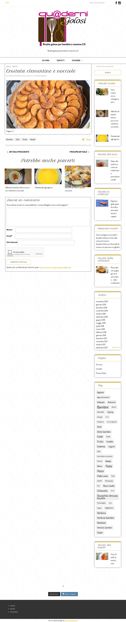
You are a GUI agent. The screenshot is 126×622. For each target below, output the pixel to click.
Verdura (101, 513)
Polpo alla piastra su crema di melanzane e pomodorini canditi (115, 170)
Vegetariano (109, 508)
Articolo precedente (19, 152)
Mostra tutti (116, 347)
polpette (99, 481)
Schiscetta (102, 490)
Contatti (60, 60)
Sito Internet (12, 242)
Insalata (110, 441)
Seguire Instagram (70, 594)
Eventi (108, 436)
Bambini (9, 139)
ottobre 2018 (101, 314)
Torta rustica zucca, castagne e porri (115, 96)
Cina (107, 417)
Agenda (100, 392)
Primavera (109, 481)
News (99, 466)
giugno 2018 (100, 320)
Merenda (99, 461)
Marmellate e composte (104, 456)
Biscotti (114, 407)
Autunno (111, 402)
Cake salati (100, 412)
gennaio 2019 (101, 304)
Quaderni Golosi (102, 244)
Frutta (15, 66)
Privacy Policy (101, 373)
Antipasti (100, 402)
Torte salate (101, 503)
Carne (110, 412)
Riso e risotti (108, 485)
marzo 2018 (100, 329)
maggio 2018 (101, 323)
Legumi (112, 446)
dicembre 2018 (101, 307)
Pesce (100, 471)
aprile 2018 (100, 326)
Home (7, 3)
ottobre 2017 (101, 344)
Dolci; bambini (103, 431)
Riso (98, 486)
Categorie (76, 60)
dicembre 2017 (101, 338)
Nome (10, 229)
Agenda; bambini (103, 397)
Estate (100, 436)
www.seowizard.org (71, 620)
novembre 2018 (102, 310)
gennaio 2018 (101, 335)
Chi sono (45, 60)
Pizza (113, 476)
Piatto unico (102, 476)
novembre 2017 (102, 341)
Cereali (99, 417)
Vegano (99, 508)
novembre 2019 (102, 301)
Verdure (101, 522)
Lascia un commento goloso (36, 75)
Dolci (8, 66)
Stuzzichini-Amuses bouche (107, 497)
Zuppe (100, 532)
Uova (110, 503)
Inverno (101, 446)
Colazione (100, 422)
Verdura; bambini (105, 517)
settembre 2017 (102, 347)
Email (9, 236)
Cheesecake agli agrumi (44, 187)
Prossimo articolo (78, 152)
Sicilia (112, 491)
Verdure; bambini (104, 527)
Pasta (109, 466)
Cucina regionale (112, 422)
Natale (32, 139)
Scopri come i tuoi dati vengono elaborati (55, 267)
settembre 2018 (102, 317)
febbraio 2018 (101, 332)
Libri (98, 451)
